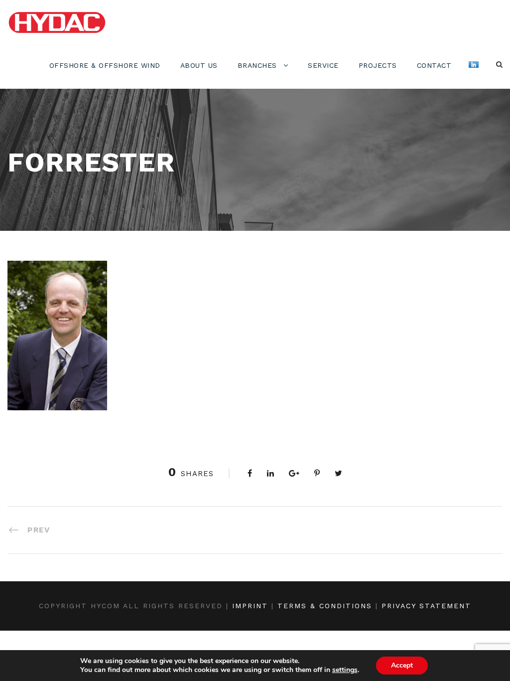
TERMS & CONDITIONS (324, 606)
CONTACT (434, 65)
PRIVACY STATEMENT (426, 606)
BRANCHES (257, 65)
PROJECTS (378, 65)
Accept (402, 665)
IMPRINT (250, 606)
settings (345, 670)
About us (199, 65)
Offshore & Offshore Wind (104, 65)
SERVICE (323, 65)
